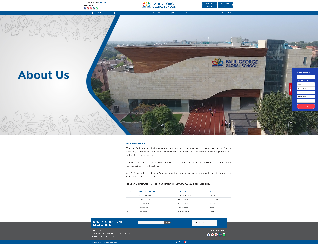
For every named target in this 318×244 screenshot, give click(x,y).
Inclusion (133, 13)
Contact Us (227, 13)
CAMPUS (118, 233)
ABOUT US (96, 233)
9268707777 (102, 3)
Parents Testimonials (203, 13)
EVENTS (127, 233)
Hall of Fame (159, 13)
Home (89, 13)
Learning (109, 13)
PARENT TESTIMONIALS (101, 236)
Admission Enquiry (209, 6)
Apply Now (209, 3)
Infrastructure (144, 13)
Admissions (121, 13)
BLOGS (115, 236)
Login (225, 6)
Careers (217, 13)
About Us (98, 13)
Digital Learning (225, 3)
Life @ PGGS (173, 13)
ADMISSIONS (108, 233)
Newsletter (186, 13)
